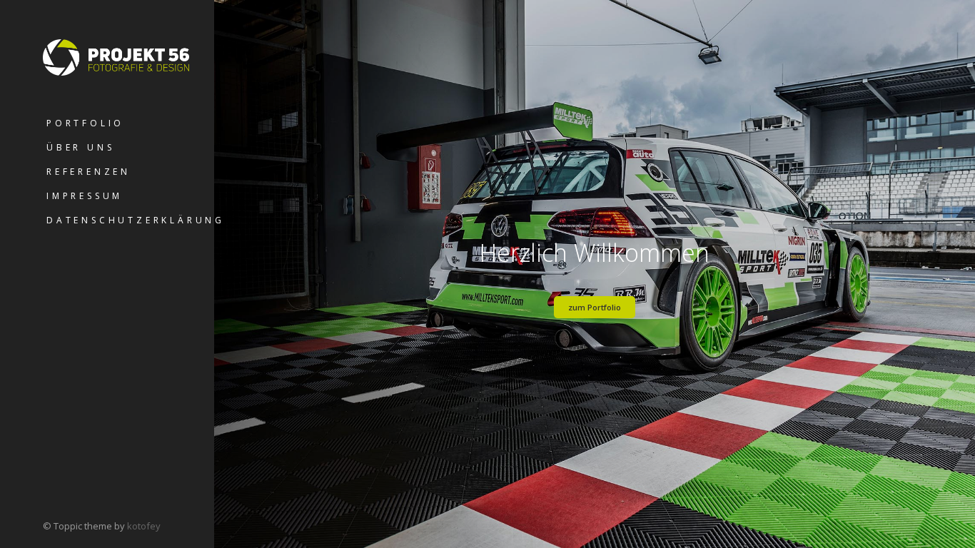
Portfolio (85, 123)
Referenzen (88, 172)
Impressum (84, 196)
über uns (80, 147)
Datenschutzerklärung (130, 220)
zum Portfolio (594, 307)
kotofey (144, 525)
